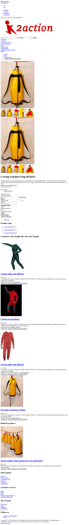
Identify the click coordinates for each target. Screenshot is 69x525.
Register (6, 10)
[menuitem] (34, 42)
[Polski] (4, 7)
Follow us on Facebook (10, 516)
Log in (6, 11)
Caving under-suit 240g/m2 (12, 274)
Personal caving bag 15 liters (13, 410)
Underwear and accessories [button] (8, 50)
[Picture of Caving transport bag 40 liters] (4, 172)
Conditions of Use (5, 479)
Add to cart (22, 197)
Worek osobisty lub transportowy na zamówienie (22, 461)
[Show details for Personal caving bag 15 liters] (12, 406)
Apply (2, 213)
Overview (6, 219)
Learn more (7, 523)
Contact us (3, 482)
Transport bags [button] (4, 48)
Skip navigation (5, 1)
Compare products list (6, 497)
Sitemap (3, 476)
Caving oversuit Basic (10, 319)
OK (2, 523)
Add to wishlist (4, 215)
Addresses (3, 507)
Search (34, 37)
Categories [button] (3, 39)
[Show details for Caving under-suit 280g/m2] (7, 361)
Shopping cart (4, 508)
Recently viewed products (7, 495)
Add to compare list (6, 216)
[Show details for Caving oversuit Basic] (11, 315)
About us (3, 481)
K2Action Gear (12, 185)
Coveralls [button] (3, 41)
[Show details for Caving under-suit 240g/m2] (12, 270)
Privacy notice (4, 477)
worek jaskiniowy (9, 227)
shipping (8, 195)
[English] (4, 6)
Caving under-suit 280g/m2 (12, 364)
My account (4, 504)
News (2, 492)
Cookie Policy (4, 484)
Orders (2, 505)
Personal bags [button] (4, 47)
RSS (5, 517)
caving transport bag (9, 233)
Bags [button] (2, 45)
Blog (2, 494)
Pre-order (3, 469)
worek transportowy (9, 230)
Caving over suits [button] (5, 44)
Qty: (2, 197)
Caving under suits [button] (6, 42)
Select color (4, 189)
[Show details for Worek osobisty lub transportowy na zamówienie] (12, 457)
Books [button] (2, 51)
